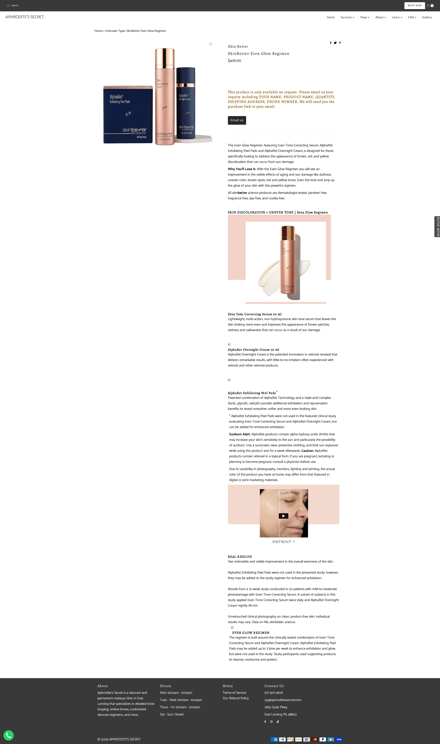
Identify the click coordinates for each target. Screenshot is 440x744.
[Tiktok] (278, 722)
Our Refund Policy (236, 698)
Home (331, 17)
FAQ (411, 17)
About (380, 17)
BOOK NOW (415, 6)
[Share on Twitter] (335, 43)
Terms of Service (234, 693)
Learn (396, 17)
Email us (237, 120)
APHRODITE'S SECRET (25, 17)
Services (347, 17)
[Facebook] (265, 722)
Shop (364, 17)
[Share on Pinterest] (340, 43)
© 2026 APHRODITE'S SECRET (119, 739)
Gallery (427, 17)
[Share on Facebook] (331, 43)
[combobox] (76, 5)
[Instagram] (271, 722)
